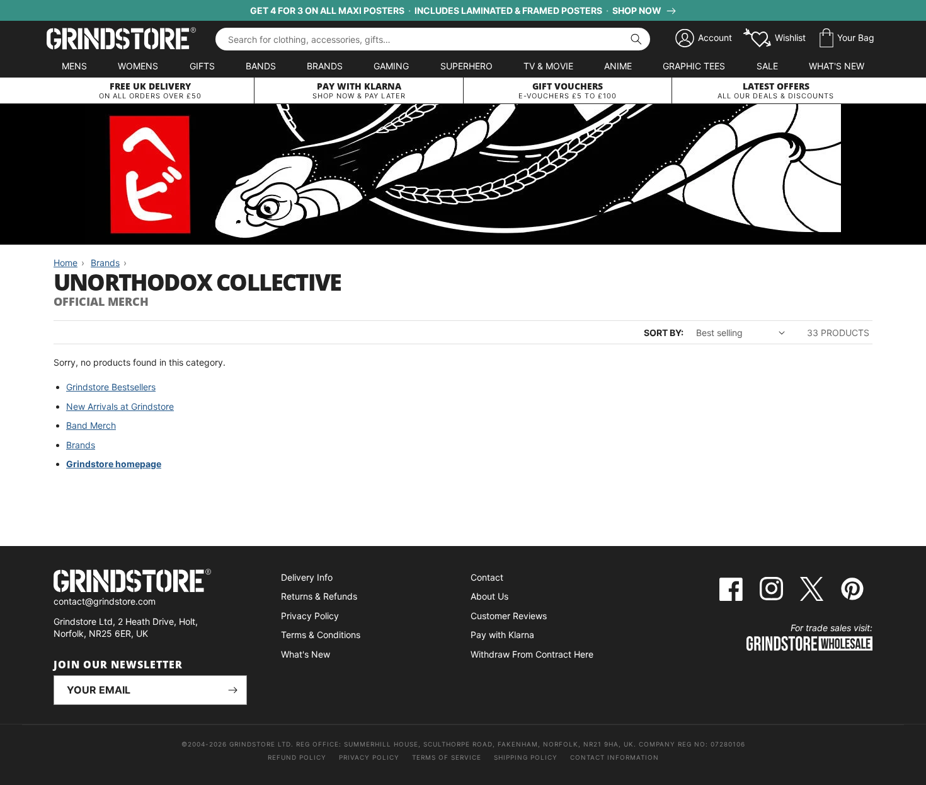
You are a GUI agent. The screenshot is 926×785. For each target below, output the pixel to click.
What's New (836, 66)
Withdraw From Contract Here (532, 654)
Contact (487, 577)
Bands (261, 66)
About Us (489, 596)
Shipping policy (525, 757)
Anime (618, 66)
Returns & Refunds (319, 596)
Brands (325, 66)
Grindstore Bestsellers (111, 386)
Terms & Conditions (320, 634)
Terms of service (446, 757)
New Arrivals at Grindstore (120, 406)
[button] (847, 38)
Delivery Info (307, 577)
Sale (767, 66)
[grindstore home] (150, 582)
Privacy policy (369, 757)
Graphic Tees (694, 66)
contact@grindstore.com (105, 601)
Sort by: (663, 332)
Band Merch (91, 425)
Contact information (614, 757)
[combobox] (432, 39)
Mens (74, 66)
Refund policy (297, 757)
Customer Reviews (509, 615)
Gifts (202, 66)
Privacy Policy (310, 615)
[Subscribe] (232, 690)
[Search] (636, 39)
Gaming (391, 66)
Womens (138, 66)
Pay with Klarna (502, 634)
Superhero (466, 66)
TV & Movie (548, 66)
